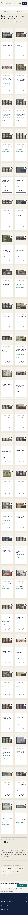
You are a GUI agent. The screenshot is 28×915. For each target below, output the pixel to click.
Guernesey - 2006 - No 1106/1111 (7, 618)
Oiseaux (3, 868)
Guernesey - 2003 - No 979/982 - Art (7, 785)
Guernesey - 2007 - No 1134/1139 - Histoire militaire (21, 551)
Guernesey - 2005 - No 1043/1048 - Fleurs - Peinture (21, 517)
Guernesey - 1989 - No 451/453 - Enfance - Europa (7, 451)
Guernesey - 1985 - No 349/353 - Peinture (21, 317)
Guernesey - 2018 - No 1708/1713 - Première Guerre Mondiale (21, 148)
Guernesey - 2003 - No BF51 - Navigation (21, 752)
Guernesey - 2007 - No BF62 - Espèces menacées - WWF (7, 250)
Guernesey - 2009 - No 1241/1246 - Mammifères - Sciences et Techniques (21, 215)
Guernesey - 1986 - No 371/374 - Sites (7, 385)
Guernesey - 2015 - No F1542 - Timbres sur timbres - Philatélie (21, 585)
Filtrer (19, 21)
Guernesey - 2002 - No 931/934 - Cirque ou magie (7, 79)
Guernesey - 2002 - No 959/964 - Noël (21, 718)
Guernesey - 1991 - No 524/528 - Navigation (21, 819)
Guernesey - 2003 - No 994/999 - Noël (7, 652)
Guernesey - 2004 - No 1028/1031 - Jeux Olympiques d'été (21, 652)
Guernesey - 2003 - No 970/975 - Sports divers (7, 752)
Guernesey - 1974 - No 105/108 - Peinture (21, 46)
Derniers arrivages (6, 21)
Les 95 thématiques (6, 874)
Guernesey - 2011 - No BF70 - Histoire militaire (7, 585)
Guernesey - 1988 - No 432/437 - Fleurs (21, 418)
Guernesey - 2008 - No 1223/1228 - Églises (7, 214)
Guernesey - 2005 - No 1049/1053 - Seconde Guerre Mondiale (7, 718)
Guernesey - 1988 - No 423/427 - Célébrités (7, 418)
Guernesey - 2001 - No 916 (21, 181)
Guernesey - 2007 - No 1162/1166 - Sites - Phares (21, 250)
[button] (15, 3)
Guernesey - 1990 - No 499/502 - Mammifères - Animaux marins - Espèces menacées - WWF (7, 820)
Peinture (15, 868)
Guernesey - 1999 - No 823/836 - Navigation (7, 46)
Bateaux (9, 868)
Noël (18, 871)
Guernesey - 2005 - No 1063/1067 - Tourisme (7, 551)
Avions (3, 871)
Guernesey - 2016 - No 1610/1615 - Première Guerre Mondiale (21, 114)
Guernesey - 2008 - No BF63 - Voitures (7, 284)
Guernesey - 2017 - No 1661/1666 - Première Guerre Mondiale (7, 114)
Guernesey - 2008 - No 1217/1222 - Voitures (7, 317)
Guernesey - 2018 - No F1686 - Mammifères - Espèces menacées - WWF (21, 79)
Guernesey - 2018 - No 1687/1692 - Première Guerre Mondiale (7, 148)
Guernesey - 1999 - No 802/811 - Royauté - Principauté (21, 284)
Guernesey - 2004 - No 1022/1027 (21, 685)
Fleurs (8, 871)
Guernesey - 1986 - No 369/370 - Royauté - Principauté (21, 385)
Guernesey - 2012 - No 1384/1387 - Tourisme (7, 517)
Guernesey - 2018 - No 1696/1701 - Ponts (7, 181)
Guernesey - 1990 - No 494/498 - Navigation (21, 785)
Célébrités (21, 868)
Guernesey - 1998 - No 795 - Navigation (7, 484)
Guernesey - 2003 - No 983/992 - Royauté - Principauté (21, 619)
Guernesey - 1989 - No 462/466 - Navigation (21, 451)
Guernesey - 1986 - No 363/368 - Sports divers (21, 350)
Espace (13, 871)
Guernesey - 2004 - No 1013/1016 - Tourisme (7, 685)
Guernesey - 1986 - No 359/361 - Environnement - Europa (7, 350)
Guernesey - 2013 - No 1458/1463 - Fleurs (21, 484)
